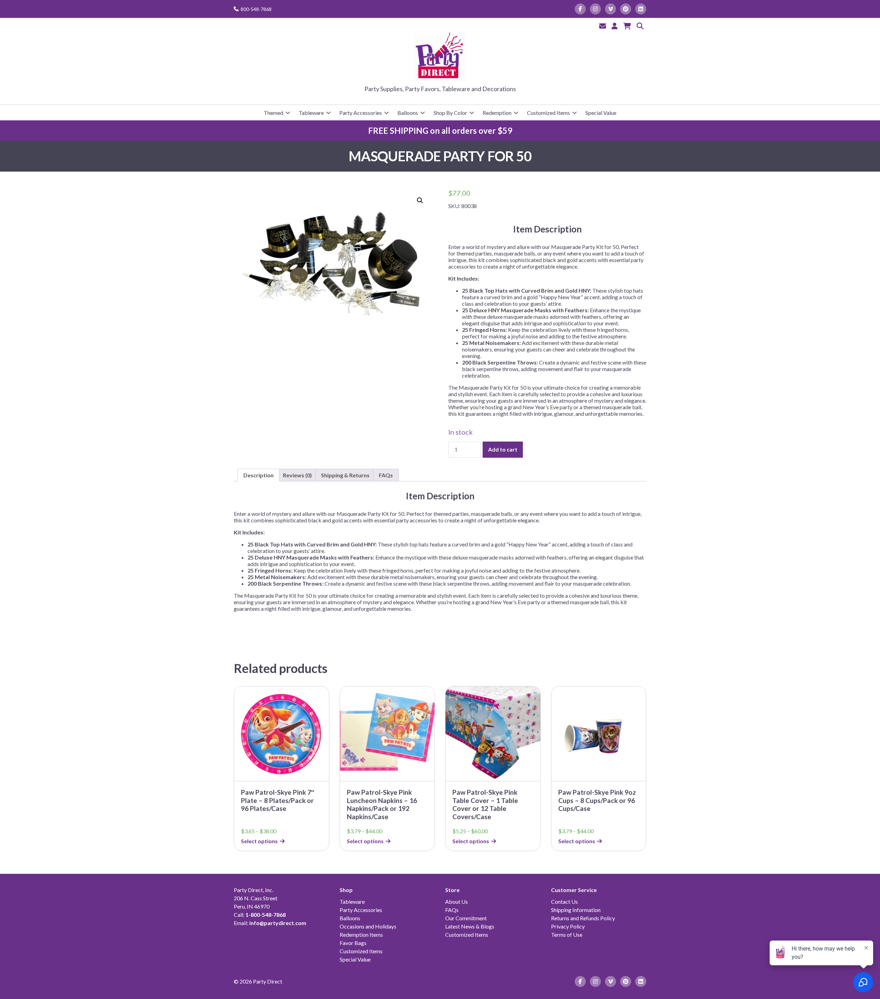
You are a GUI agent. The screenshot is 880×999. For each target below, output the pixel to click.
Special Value (600, 112)
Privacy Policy (568, 926)
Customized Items (548, 112)
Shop (346, 890)
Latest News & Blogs (469, 926)
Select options (259, 841)
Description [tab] (258, 475)
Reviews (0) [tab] (297, 475)
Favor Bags (353, 943)
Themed (273, 112)
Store (452, 890)
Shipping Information (576, 909)
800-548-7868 (256, 9)
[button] (420, 200)
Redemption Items (361, 934)
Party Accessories (360, 112)
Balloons (407, 112)
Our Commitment (466, 918)
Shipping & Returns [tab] (345, 475)
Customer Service (574, 890)
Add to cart (502, 449)
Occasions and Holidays (368, 926)
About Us (456, 901)
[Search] (640, 26)
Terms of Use (566, 934)
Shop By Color (450, 112)
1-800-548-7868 (265, 914)
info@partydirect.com (277, 923)
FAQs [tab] (386, 475)
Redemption (497, 112)
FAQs (452, 909)
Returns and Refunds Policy (583, 918)
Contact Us (564, 901)
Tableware (311, 112)
